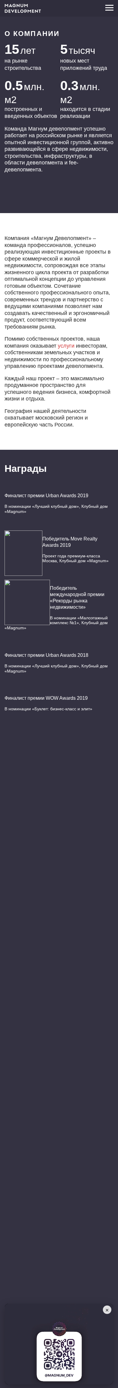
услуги (66, 346)
